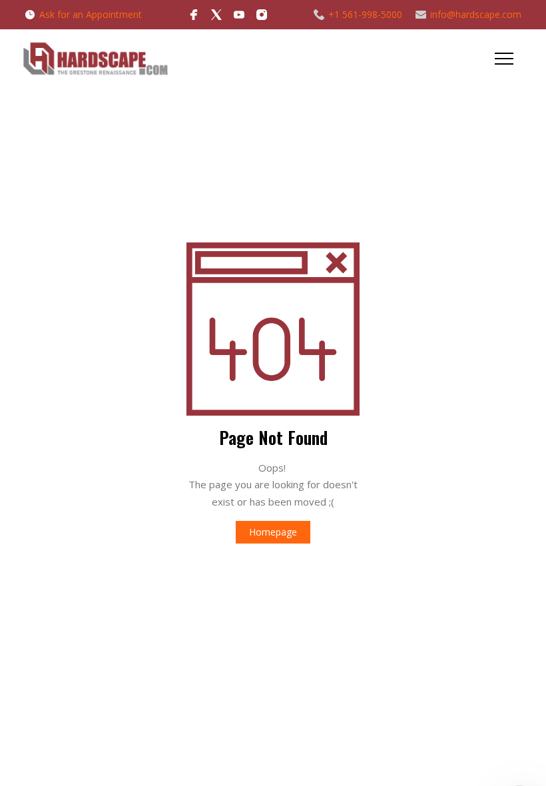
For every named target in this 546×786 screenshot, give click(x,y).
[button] (504, 59)
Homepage (273, 532)
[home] (95, 58)
